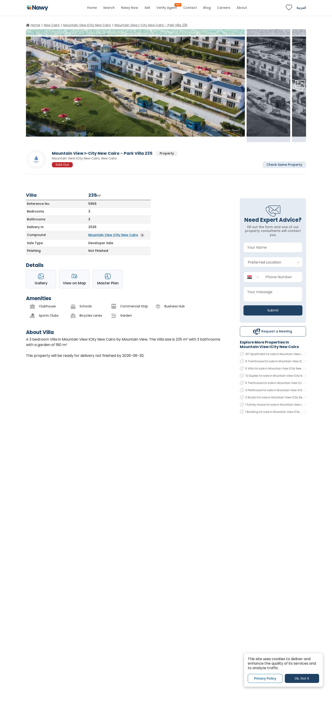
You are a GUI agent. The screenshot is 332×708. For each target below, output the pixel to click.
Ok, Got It (302, 678)
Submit (273, 310)
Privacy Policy (265, 678)
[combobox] (268, 262)
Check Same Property (284, 164)
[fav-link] (289, 7)
